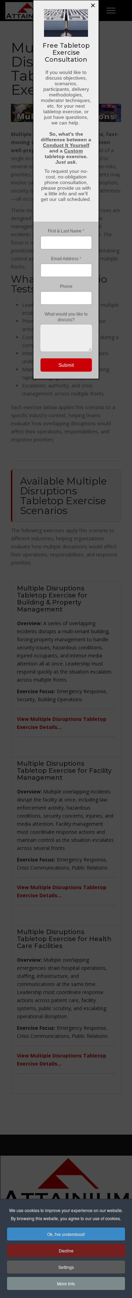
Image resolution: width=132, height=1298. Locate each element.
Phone (66, 286)
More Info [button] (66, 1283)
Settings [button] (66, 1267)
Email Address (66, 258)
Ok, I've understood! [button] (66, 1234)
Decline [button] (66, 1250)
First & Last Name (66, 231)
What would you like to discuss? (66, 317)
